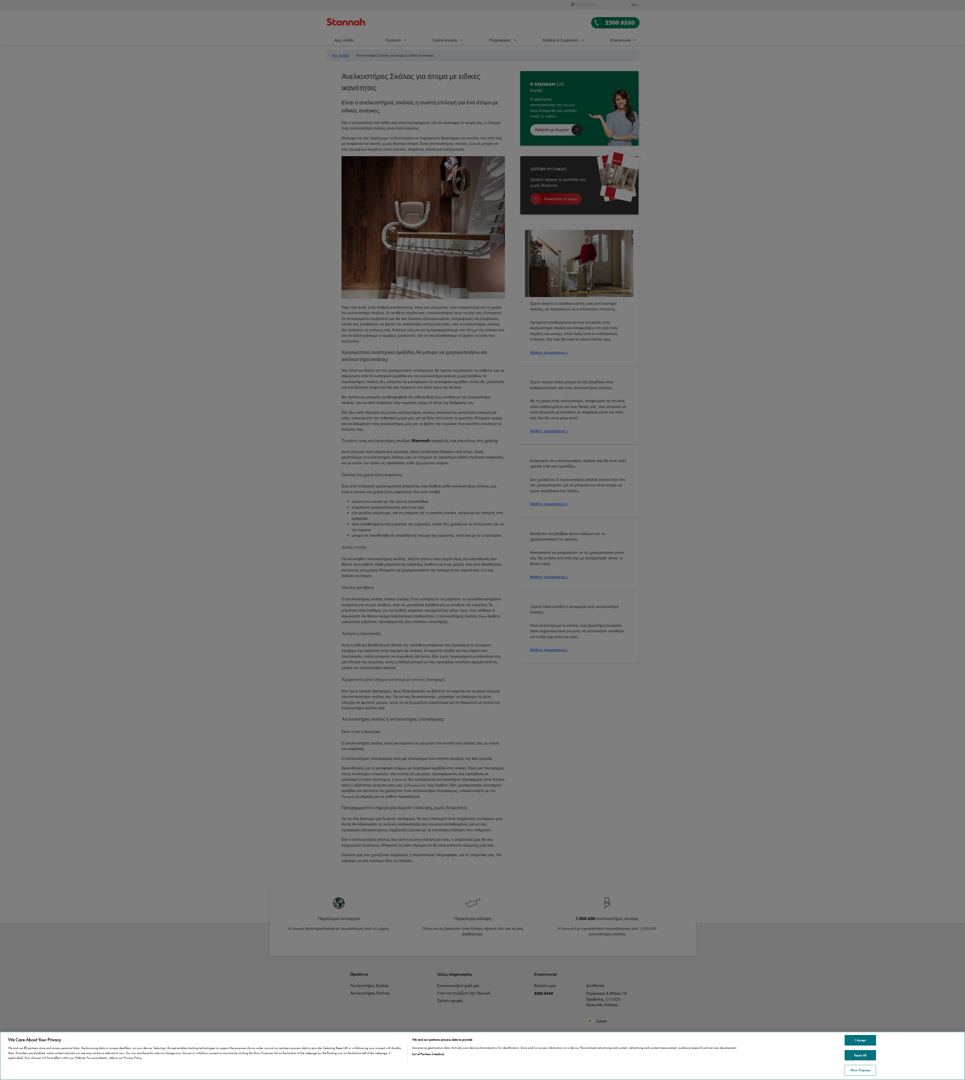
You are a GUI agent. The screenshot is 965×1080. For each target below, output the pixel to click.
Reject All (860, 1055)
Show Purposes (860, 1070)
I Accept (860, 1040)
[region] (482, 1056)
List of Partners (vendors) (428, 1054)
